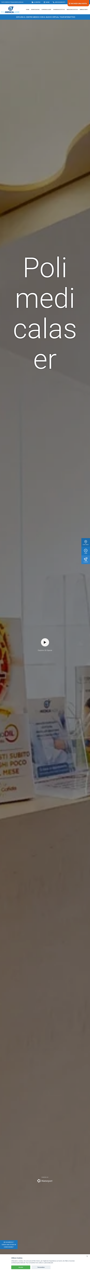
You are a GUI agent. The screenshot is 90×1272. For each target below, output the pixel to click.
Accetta (21, 1267)
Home (27, 9)
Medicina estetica (72, 9)
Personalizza (41, 1267)
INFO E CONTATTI (60, 2)
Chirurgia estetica (59, 9)
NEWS (47, 2)
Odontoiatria (35, 9)
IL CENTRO (37, 2)
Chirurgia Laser (46, 9)
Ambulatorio (84, 9)
